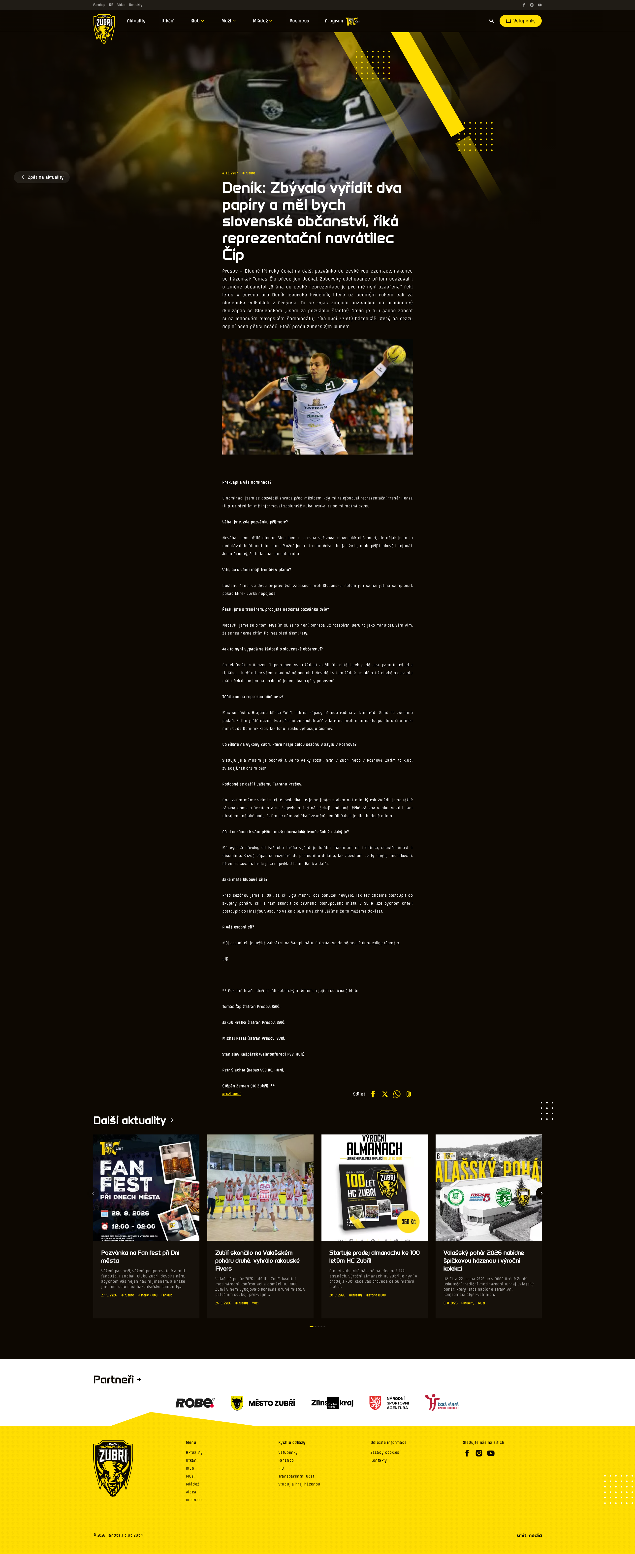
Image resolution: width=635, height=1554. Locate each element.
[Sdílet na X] (385, 1094)
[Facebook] (524, 5)
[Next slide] (542, 1193)
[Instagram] (532, 5)
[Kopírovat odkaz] (409, 1094)
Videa (121, 5)
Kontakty (135, 5)
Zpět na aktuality (46, 177)
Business (299, 20)
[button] (312, 1326)
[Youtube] (540, 5)
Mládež (260, 20)
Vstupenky (524, 20)
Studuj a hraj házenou (299, 1484)
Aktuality (136, 20)
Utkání (168, 20)
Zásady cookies (385, 1452)
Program (334, 20)
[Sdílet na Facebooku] (373, 1094)
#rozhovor (231, 1094)
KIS (111, 5)
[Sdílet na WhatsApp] (397, 1094)
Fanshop (99, 5)
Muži (226, 20)
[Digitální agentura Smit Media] (529, 1535)
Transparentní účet (296, 1476)
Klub (195, 20)
